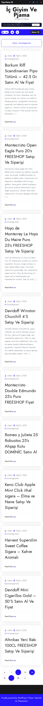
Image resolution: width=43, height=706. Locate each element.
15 (4, 678)
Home (14, 43)
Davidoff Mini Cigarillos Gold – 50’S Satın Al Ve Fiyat (20, 598)
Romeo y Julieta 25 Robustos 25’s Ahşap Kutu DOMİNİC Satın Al (21, 443)
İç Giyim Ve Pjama (21, 12)
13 (25, 672)
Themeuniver (23, 701)
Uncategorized (25, 43)
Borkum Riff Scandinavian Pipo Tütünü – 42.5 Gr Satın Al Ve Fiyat (21, 73)
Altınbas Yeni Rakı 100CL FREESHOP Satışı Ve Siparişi (21, 645)
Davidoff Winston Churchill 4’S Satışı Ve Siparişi (20, 316)
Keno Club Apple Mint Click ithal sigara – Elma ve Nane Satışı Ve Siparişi (20, 496)
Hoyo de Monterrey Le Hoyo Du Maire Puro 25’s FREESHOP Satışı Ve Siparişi (21, 239)
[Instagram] (41, 2)
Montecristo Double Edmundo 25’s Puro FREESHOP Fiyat (20, 393)
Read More (9, 121)
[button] (7, 2)
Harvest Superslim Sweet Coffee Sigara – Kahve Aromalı (21, 548)
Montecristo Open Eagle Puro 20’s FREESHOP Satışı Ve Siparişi (21, 153)
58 (18, 678)
